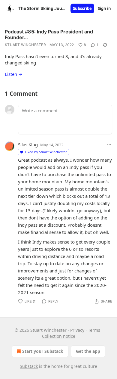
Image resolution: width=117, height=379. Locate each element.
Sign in (104, 8)
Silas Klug (28, 144)
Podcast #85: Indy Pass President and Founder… (49, 34)
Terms (94, 330)
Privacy (77, 330)
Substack (29, 366)
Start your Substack (42, 351)
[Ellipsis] (109, 144)
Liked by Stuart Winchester (46, 152)
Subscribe (82, 8)
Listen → (13, 74)
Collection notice (58, 336)
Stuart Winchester (25, 44)
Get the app (88, 351)
